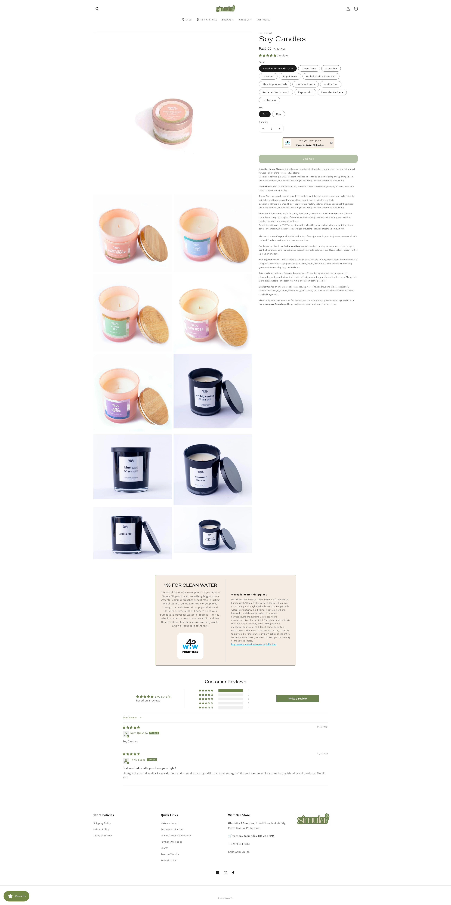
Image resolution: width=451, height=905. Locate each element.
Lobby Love (269, 100)
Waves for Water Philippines (310, 145)
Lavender (268, 76)
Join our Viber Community (176, 835)
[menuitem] (186, 19)
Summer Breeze (305, 84)
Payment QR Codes (171, 841)
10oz (278, 114)
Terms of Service (102, 835)
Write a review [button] (297, 698)
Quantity (263, 121)
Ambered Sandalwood (276, 92)
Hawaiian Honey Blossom (278, 68)
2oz (265, 114)
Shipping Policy (102, 823)
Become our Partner (172, 829)
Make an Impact (170, 823)
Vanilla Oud (331, 84)
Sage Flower (290, 76)
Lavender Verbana (332, 92)
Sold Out (308, 158)
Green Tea (331, 68)
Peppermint (305, 92)
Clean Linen (309, 68)
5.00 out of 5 (163, 696)
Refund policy (169, 860)
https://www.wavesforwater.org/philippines (254, 644)
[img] (131, 727)
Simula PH (229, 898)
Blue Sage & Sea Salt (275, 84)
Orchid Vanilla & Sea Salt (321, 76)
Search (165, 847)
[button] (97, 9)
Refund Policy (101, 829)
